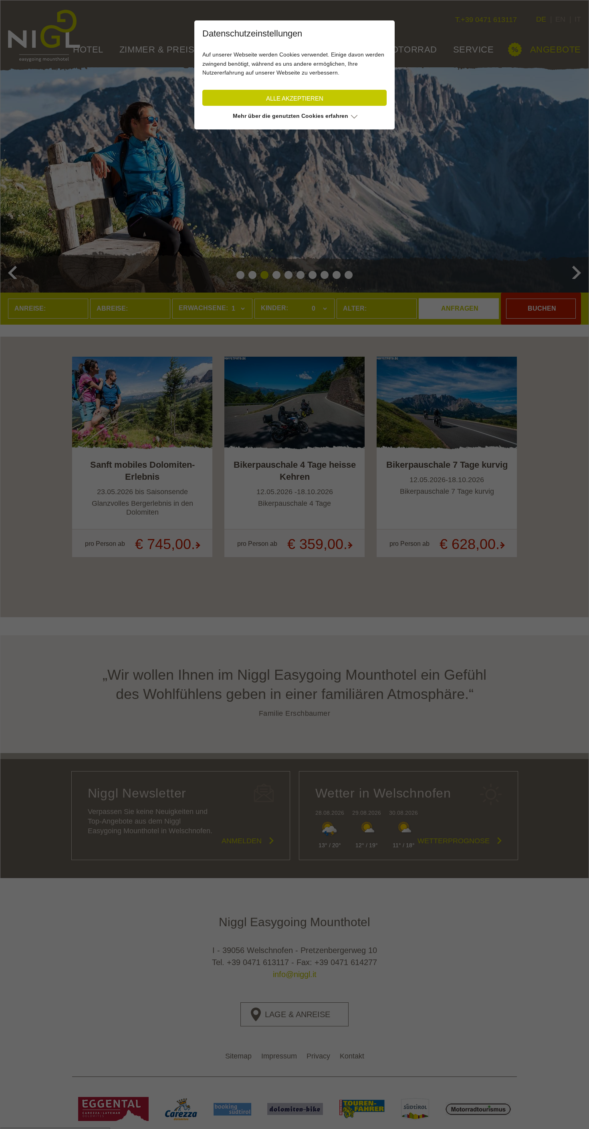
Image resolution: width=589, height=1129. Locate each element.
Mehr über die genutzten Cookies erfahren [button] (290, 116)
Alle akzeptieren (294, 98)
